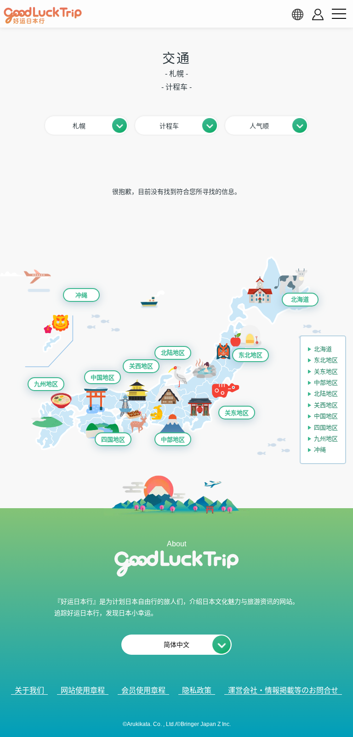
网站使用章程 (83, 690)
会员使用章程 (143, 690)
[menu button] (338, 14)
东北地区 (250, 354)
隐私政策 (196, 690)
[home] (43, 15)
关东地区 (237, 412)
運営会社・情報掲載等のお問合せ (283, 690)
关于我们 (29, 690)
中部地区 (173, 439)
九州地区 (46, 383)
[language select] (297, 14)
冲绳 (81, 295)
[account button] (318, 14)
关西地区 (141, 366)
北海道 (300, 299)
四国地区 (113, 439)
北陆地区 (173, 352)
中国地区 (102, 377)
